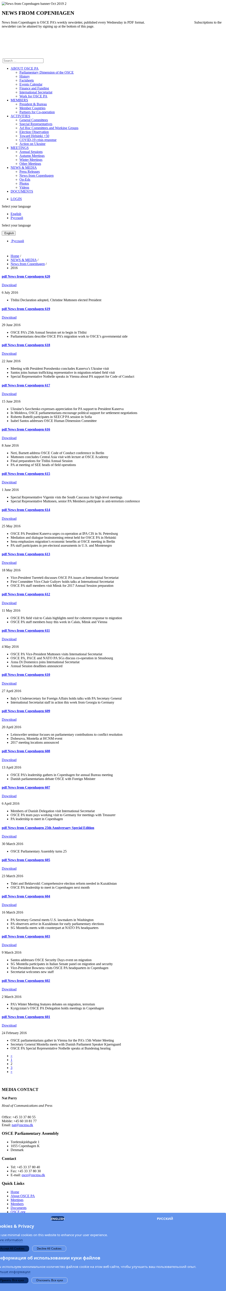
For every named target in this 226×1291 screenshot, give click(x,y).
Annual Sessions (31, 152)
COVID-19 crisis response (37, 140)
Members (17, 1204)
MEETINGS (20, 148)
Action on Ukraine (32, 144)
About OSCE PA (23, 1196)
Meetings (17, 1200)
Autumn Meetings (32, 156)
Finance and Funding (34, 88)
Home (15, 1192)
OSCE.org (18, 1212)
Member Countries (32, 108)
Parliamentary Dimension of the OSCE (46, 72)
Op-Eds (24, 179)
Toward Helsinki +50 (34, 136)
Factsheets (26, 80)
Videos (24, 187)
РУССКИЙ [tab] (165, 1218)
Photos (24, 183)
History (24, 76)
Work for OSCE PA (33, 96)
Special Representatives (35, 124)
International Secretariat (35, 92)
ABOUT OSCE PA (25, 68)
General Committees (33, 120)
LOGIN (16, 199)
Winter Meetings (30, 160)
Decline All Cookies (49, 1248)
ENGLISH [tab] (58, 1218)
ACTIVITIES (20, 116)
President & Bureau (33, 104)
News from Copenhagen (36, 175)
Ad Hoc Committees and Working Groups (48, 128)
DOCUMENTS (22, 191)
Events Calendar (30, 84)
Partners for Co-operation (37, 112)
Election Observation (34, 132)
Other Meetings (30, 163)
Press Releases (29, 171)
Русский (17, 218)
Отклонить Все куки (49, 1280)
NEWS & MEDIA (24, 167)
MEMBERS (19, 100)
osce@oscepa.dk (33, 1175)
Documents (18, 1208)
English (16, 214)
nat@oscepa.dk (22, 1125)
